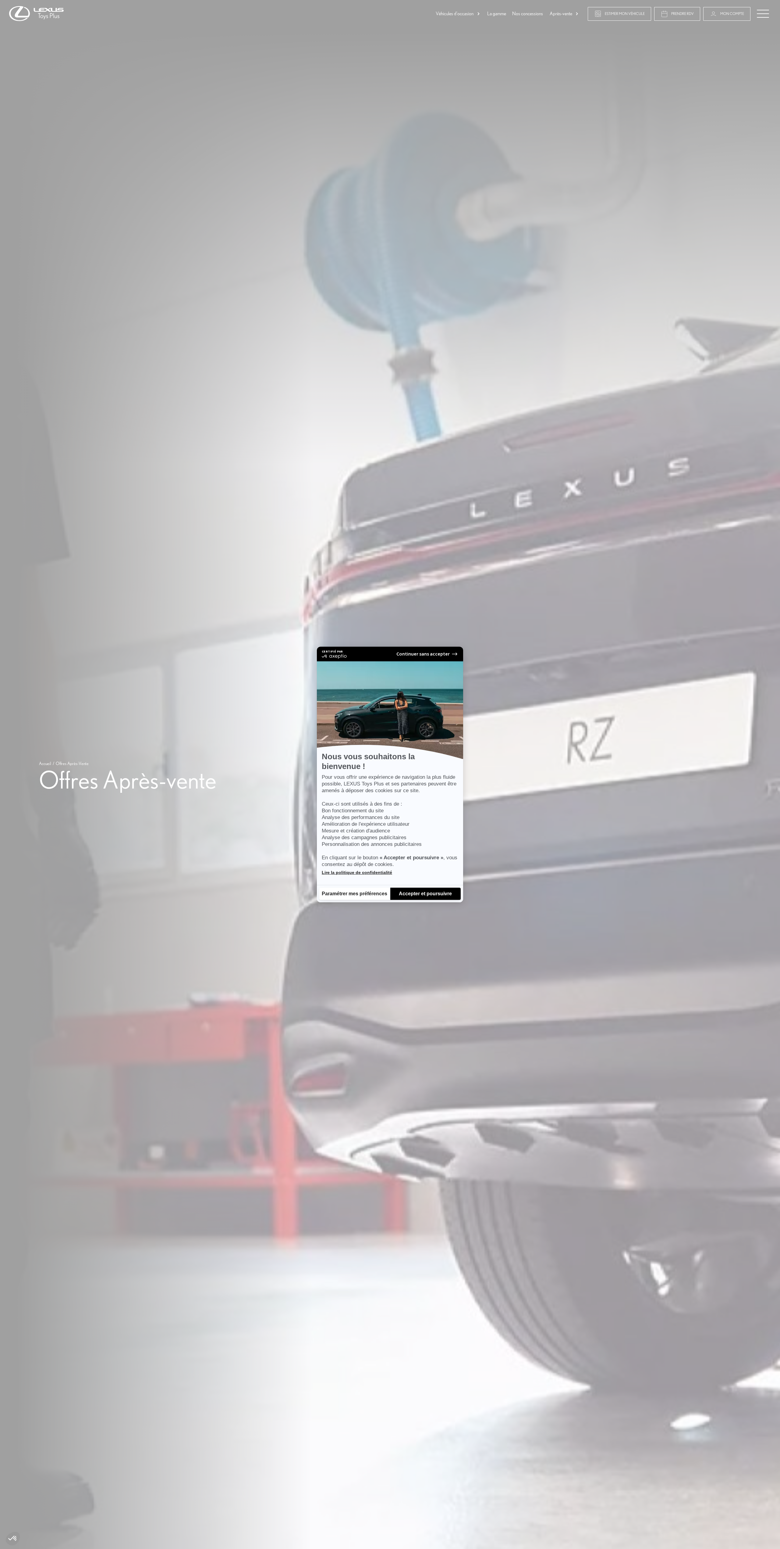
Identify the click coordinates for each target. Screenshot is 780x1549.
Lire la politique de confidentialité (357, 872)
